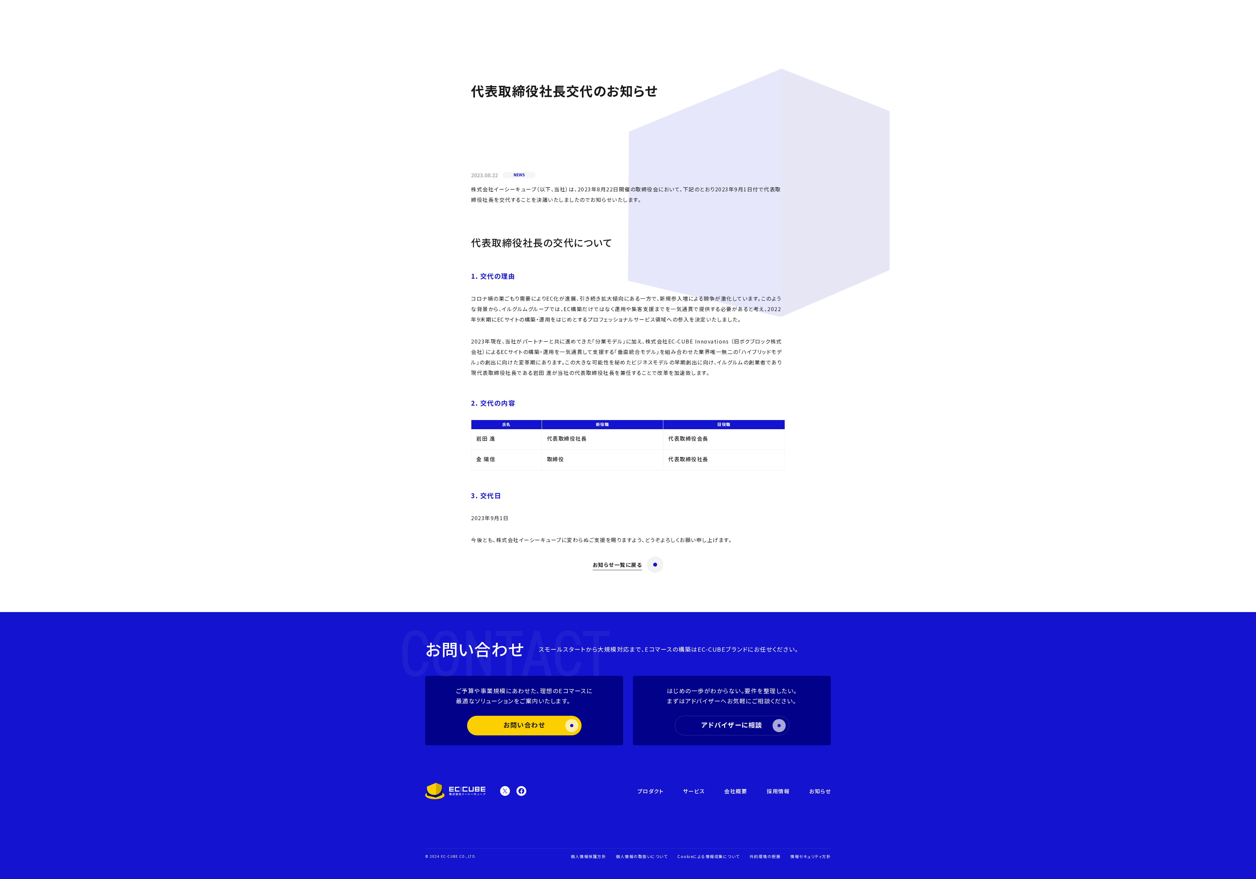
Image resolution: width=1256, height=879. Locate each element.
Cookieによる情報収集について (708, 856)
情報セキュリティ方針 (810, 856)
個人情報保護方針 (588, 856)
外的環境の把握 (765, 856)
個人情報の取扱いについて (642, 856)
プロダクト (650, 791)
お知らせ (820, 791)
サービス (694, 791)
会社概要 (735, 791)
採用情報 (778, 791)
